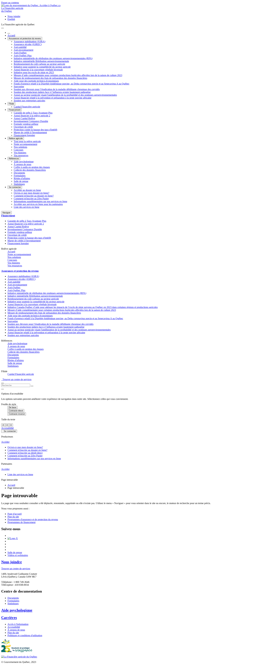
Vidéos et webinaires (18, 555)
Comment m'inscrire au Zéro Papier (31, 198)
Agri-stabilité (20, 47)
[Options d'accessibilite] (2, 389)
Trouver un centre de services (16, 379)
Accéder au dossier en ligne (27, 190)
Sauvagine (19, 86)
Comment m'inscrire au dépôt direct (25, 453)
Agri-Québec (20, 52)
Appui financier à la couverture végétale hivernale (38, 69)
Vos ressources (21, 155)
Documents (19, 172)
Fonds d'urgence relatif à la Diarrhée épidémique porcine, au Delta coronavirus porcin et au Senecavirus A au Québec (71, 83)
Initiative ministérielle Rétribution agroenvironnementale (41, 61)
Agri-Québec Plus (23, 55)
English (11, 19)
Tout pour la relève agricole (27, 141)
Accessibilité (7, 428)
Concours (18, 149)
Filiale (11, 104)
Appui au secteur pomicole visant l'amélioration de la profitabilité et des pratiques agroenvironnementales (65, 95)
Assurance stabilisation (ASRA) (29, 41)
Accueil (11, 35)
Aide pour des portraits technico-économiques (36, 81)
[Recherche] (32, 386)
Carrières (9, 618)
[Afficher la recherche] (2, 383)
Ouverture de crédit (23, 127)
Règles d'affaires (22, 178)
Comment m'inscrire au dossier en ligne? (34, 195)
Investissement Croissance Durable (31, 121)
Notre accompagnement (25, 144)
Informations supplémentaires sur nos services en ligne (40, 201)
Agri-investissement (23, 50)
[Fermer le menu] (9, 33)
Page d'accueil (15, 514)
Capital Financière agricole (27, 106)
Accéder (5, 442)
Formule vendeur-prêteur (26, 124)
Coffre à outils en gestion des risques (32, 167)
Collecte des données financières (30, 170)
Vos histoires (20, 152)
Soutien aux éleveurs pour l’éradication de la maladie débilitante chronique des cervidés (57, 89)
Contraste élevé (16, 411)
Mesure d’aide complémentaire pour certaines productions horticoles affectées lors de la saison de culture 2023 (68, 75)
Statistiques (19, 184)
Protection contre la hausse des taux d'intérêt (35, 129)
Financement (14, 110)
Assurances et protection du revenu (25, 38)
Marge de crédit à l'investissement (30, 132)
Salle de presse (21, 181)
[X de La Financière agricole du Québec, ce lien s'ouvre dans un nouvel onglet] (13, 538)
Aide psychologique (24, 161)
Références (14, 158)
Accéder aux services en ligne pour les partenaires (38, 204)
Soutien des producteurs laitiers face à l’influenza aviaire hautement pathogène (52, 92)
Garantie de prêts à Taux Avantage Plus (33, 112)
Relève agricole (16, 138)
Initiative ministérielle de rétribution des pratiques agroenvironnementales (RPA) (53, 58)
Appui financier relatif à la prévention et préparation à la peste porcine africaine (52, 97)
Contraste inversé (17, 414)
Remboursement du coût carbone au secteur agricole (39, 64)
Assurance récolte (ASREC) (28, 44)
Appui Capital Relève (24, 118)
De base (12, 407)
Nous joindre (14, 16)
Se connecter (15, 187)
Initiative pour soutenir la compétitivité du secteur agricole (42, 66)
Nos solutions (20, 147)
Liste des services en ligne (26, 207)
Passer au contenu (10, 2)
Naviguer (6, 212)
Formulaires (19, 175)
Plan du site (13, 516)
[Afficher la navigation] (2, 28)
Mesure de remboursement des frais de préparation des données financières (50, 78)
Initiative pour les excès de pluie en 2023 (34, 72)
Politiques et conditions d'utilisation (25, 635)
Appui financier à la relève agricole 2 (32, 115)
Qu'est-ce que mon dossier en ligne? (31, 193)
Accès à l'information (18, 624)
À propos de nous (22, 164)
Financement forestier (24, 135)
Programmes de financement (21, 522)
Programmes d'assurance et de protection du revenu (33, 519)
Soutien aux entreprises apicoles (29, 100)
